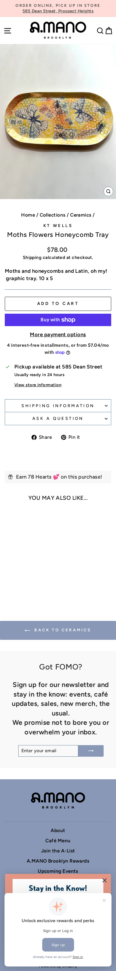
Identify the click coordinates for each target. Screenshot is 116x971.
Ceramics (81, 215)
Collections (53, 215)
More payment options (58, 334)
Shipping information (57, 405)
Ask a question (58, 418)
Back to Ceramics (61, 630)
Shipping (32, 257)
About (58, 830)
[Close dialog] (104, 880)
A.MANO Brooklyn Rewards (58, 861)
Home (28, 215)
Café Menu (57, 840)
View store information (37, 384)
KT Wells (58, 225)
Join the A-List (58, 851)
